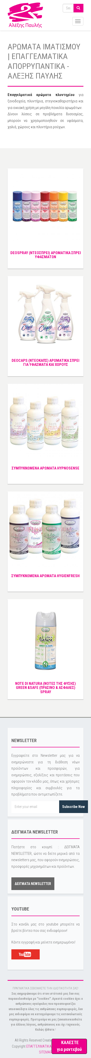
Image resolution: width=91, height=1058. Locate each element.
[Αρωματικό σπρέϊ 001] (45, 206)
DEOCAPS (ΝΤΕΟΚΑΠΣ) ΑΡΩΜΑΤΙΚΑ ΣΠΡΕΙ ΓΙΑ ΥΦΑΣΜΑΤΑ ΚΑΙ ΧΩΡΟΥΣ (45, 362)
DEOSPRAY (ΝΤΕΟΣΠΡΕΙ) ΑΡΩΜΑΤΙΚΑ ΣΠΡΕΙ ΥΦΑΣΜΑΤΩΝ (45, 255)
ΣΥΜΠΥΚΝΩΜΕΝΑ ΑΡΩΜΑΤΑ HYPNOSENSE (45, 468)
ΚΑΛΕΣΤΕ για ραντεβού (69, 1046)
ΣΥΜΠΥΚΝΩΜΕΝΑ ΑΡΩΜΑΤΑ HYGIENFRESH (45, 576)
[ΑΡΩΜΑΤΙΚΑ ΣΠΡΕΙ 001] (45, 314)
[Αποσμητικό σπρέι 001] (45, 637)
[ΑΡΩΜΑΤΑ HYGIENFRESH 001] (45, 529)
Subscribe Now (73, 807)
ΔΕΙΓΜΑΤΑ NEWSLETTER (33, 884)
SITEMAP (45, 1052)
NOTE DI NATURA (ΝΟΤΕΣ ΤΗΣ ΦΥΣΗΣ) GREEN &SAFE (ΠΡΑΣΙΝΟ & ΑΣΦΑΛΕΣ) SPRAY (45, 687)
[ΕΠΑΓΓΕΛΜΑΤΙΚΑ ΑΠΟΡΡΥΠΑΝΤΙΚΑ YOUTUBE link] (25, 954)
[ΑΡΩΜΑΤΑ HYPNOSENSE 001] (45, 421)
